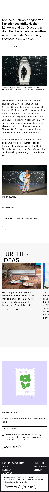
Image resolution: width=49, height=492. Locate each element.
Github (37, 469)
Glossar (7, 473)
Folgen (5, 218)
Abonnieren (32, 218)
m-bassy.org (8, 207)
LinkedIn (38, 463)
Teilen (18, 218)
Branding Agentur (13, 463)
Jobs (5, 466)
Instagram (40, 466)
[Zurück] (4, 228)
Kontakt (7, 469)
